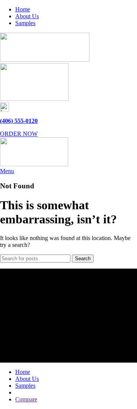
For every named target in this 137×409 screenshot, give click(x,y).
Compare (26, 399)
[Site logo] (44, 59)
